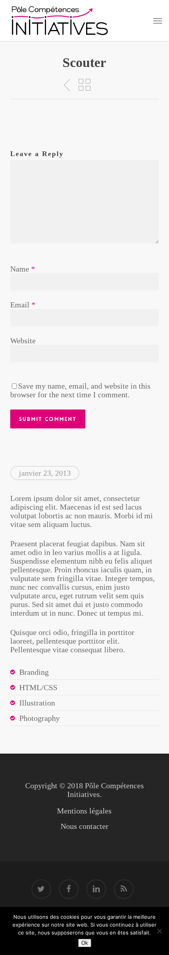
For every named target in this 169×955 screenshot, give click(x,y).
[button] (157, 20)
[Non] (159, 931)
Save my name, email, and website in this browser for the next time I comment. (80, 390)
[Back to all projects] (84, 84)
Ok (84, 943)
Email (22, 304)
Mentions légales (84, 810)
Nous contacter (84, 826)
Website (23, 340)
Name (22, 268)
